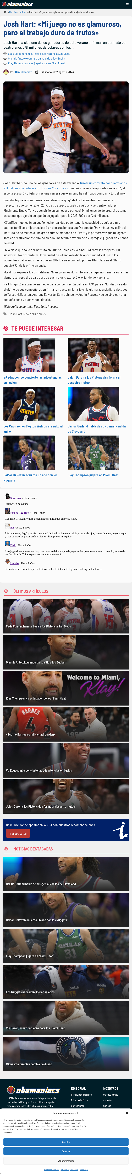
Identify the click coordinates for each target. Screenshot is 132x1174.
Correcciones (77, 1105)
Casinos (107, 1105)
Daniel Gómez (23, 72)
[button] (127, 1113)
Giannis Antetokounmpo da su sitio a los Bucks (36, 58)
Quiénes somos (110, 1094)
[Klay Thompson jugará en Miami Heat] (66, 946)
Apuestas (107, 1100)
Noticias (13, 12)
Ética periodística (79, 1100)
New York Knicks (34, 314)
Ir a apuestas (18, 833)
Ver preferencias (66, 1160)
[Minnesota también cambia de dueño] (66, 1054)
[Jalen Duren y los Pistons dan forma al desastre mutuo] (66, 796)
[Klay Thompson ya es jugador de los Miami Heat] (66, 688)
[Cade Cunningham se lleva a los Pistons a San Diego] (66, 616)
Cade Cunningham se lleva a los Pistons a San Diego (39, 53)
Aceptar (66, 1141)
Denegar (66, 1151)
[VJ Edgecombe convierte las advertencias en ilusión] (66, 760)
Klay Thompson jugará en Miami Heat (93, 475)
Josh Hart (15, 314)
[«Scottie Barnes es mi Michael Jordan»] (66, 724)
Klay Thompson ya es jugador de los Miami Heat (36, 63)
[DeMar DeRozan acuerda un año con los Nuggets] (66, 910)
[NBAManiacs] (17, 4)
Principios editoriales (81, 1094)
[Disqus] (66, 535)
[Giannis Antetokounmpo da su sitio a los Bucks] (66, 652)
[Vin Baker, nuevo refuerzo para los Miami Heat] (66, 1018)
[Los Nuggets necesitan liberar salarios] (66, 982)
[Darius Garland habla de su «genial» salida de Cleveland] (66, 874)
